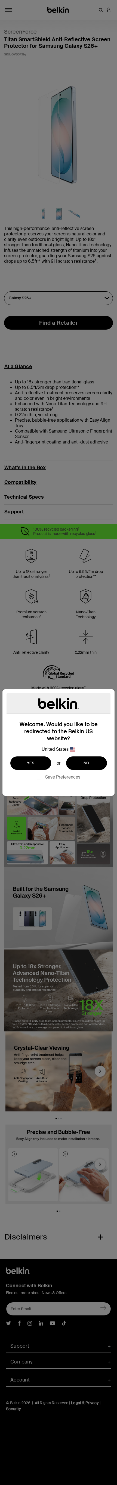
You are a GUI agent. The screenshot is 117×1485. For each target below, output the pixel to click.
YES (31, 763)
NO (87, 763)
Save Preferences (62, 777)
